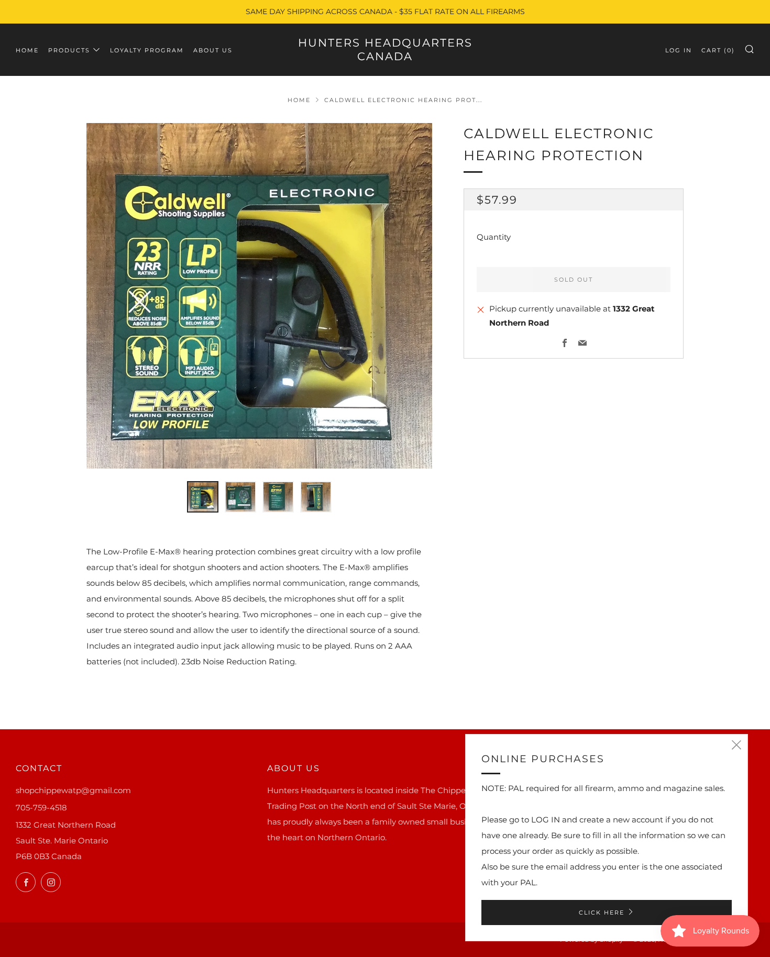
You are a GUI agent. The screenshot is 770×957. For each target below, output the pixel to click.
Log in (678, 50)
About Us (213, 50)
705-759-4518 (41, 808)
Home (27, 50)
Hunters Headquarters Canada (385, 49)
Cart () (718, 50)
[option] (259, 296)
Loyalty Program (147, 50)
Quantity (494, 237)
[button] (202, 497)
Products (69, 50)
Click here (601, 912)
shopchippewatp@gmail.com (73, 790)
